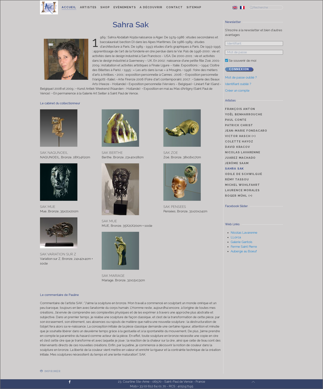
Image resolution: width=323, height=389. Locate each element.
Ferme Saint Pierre (244, 246)
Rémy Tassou (237, 179)
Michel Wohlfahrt (242, 185)
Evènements (124, 7)
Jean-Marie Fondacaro (246, 130)
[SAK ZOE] (182, 128)
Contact (174, 7)
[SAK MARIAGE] (120, 251)
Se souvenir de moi (242, 60)
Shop (105, 7)
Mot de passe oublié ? (241, 77)
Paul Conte (236, 120)
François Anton (240, 109)
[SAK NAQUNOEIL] (58, 128)
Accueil (69, 7)
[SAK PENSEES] (182, 182)
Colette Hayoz (239, 141)
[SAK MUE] (58, 182)
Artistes (88, 7)
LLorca (236, 237)
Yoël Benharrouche (243, 114)
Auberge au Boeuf (244, 251)
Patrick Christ (239, 125)
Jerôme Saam (237, 163)
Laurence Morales (242, 190)
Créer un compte (237, 90)
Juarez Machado (240, 157)
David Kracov (237, 147)
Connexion (239, 69)
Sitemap (194, 7)
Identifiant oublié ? (238, 84)
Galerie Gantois (241, 242)
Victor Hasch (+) (240, 136)
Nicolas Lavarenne (242, 152)
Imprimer (52, 371)
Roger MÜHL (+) (239, 195)
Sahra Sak (234, 168)
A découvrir (151, 7)
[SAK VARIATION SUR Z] (58, 232)
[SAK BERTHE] (120, 128)
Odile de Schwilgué (243, 174)
